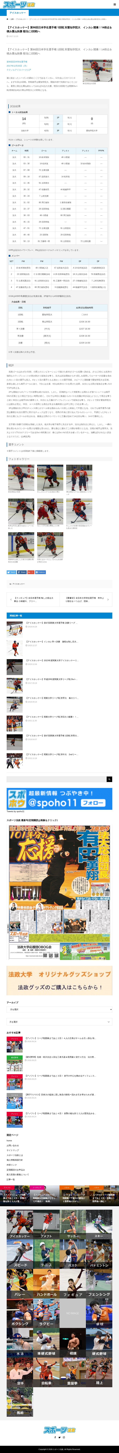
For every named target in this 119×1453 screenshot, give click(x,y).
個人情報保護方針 (15, 1160)
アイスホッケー (18, 13)
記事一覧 (11, 1179)
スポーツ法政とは (15, 1155)
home (9, 1140)
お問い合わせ (13, 1145)
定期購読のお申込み (16, 1170)
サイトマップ (13, 1150)
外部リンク (12, 1165)
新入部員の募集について (18, 1174)
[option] (15, 1195)
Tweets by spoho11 (15, 811)
